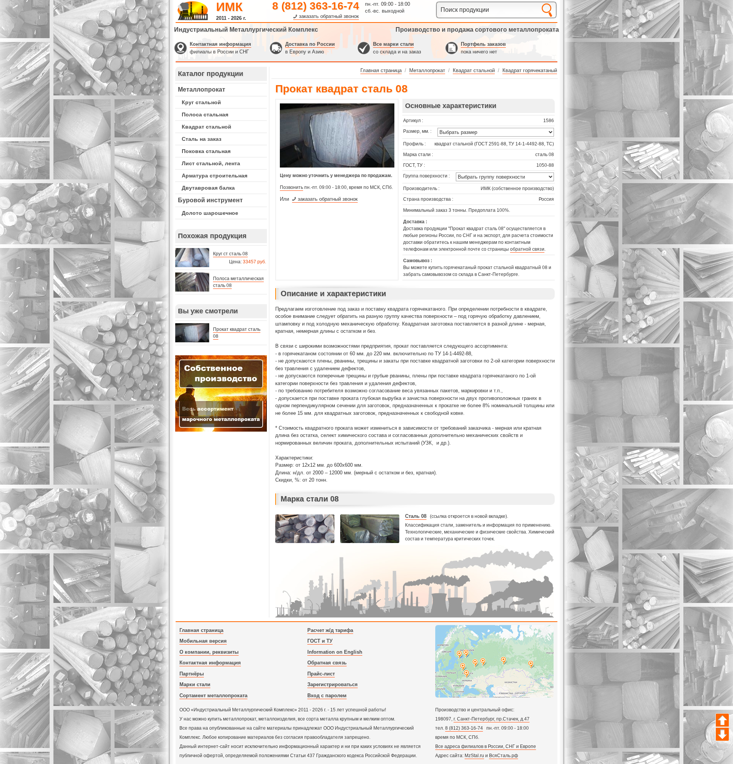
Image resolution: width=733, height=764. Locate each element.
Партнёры (191, 674)
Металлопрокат (201, 89)
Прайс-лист (321, 674)
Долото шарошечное (210, 213)
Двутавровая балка (208, 188)
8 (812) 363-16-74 (315, 6)
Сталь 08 (415, 516)
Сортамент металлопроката (213, 695)
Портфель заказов (483, 44)
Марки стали (194, 684)
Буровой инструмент (210, 200)
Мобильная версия (203, 641)
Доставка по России (310, 44)
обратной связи (527, 249)
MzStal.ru (474, 755)
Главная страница (201, 630)
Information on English (334, 652)
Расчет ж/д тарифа (330, 630)
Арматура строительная (214, 175)
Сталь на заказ (201, 139)
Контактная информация (220, 44)
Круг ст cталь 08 (230, 253)
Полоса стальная (205, 114)
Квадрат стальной (206, 127)
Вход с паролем (327, 695)
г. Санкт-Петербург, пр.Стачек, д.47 (492, 719)
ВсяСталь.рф (503, 755)
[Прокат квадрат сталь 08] (337, 166)
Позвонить (291, 187)
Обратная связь (327, 663)
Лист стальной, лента (211, 163)
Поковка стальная (206, 151)
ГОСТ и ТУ (320, 641)
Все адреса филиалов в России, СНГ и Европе (485, 746)
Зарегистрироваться (332, 684)
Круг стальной (201, 102)
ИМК (229, 7)
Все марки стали (393, 44)
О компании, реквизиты (209, 652)
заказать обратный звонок (329, 16)
